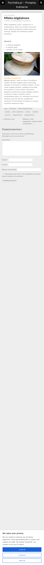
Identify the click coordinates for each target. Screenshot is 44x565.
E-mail (5, 165)
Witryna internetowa (9, 169)
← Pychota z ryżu (8, 119)
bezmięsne (12, 108)
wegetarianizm (17, 115)
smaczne (8, 115)
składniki (35, 112)
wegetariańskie (29, 115)
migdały (7, 112)
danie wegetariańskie (25, 108)
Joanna (8, 20)
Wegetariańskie (9, 15)
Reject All (22, 560)
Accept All (22, 549)
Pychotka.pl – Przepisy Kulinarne (22, 5)
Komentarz (6, 140)
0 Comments (27, 20)
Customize (22, 555)
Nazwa (5, 160)
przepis (27, 112)
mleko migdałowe (17, 112)
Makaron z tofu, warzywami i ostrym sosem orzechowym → (32, 121)
